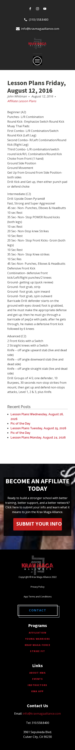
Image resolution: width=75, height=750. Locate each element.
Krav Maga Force (37, 645)
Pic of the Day (20, 423)
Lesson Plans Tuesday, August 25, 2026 (38, 428)
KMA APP (37, 691)
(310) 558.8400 (38, 20)
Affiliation (37, 632)
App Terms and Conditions (38, 596)
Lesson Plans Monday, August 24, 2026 (38, 437)
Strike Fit (37, 651)
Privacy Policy (37, 586)
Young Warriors (37, 638)
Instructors (37, 685)
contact (37, 610)
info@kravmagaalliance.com (40, 29)
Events (37, 679)
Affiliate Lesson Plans (21, 101)
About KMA (37, 672)
